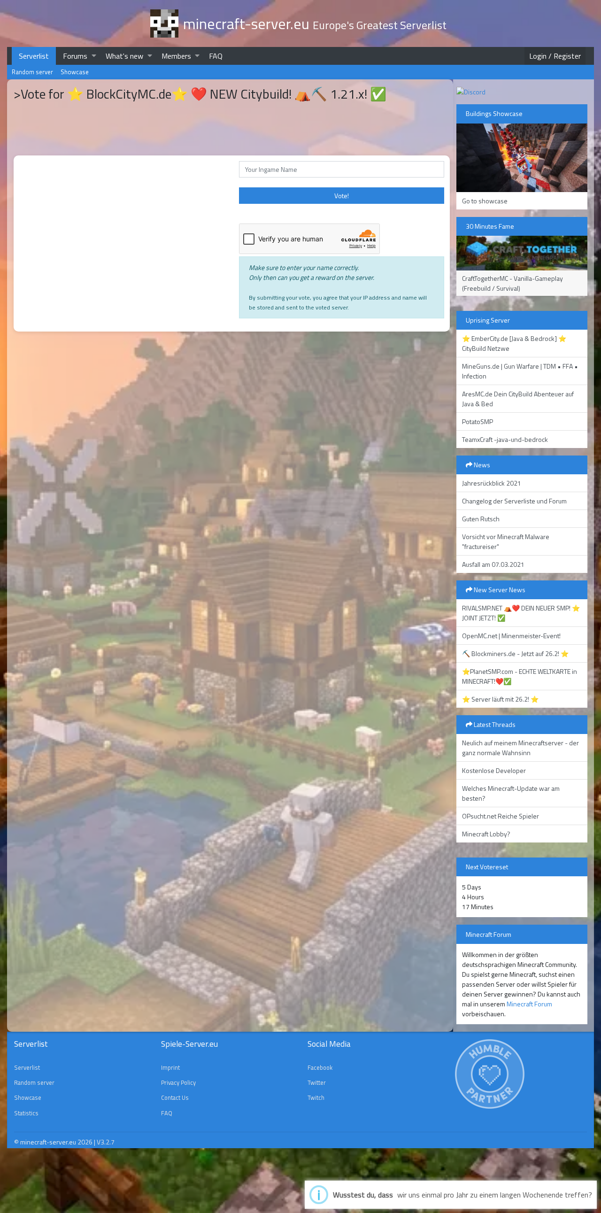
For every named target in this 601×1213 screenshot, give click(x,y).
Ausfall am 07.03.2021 (493, 564)
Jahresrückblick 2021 (491, 483)
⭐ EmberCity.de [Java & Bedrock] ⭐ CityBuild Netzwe (514, 343)
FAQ (216, 56)
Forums (75, 56)
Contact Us (175, 1097)
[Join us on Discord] (470, 91)
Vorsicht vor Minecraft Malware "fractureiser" (505, 541)
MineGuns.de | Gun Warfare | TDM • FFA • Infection (520, 371)
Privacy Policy (178, 1082)
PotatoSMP (477, 421)
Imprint (170, 1067)
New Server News (498, 590)
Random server (32, 72)
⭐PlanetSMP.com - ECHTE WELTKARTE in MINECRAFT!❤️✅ (519, 676)
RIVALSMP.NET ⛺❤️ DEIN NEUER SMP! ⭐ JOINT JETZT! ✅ (521, 613)
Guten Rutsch (481, 519)
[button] (94, 55)
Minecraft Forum (529, 1004)
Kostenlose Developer (494, 770)
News (481, 465)
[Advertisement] (122, 508)
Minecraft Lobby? (486, 834)
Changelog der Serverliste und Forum (514, 501)
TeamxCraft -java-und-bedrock (505, 439)
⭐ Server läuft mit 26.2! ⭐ (500, 699)
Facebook (320, 1067)
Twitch (316, 1097)
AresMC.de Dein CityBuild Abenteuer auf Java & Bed (518, 399)
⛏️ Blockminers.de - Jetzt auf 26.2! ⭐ (515, 653)
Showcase (75, 72)
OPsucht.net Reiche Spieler (500, 816)
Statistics (26, 1113)
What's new (124, 56)
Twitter (317, 1082)
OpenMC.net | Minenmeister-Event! (511, 636)
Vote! (341, 196)
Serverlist (34, 56)
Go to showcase (485, 201)
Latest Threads (494, 724)
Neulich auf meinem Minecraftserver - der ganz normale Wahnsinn (520, 747)
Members (176, 56)
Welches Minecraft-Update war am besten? (511, 793)
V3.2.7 (106, 1142)
